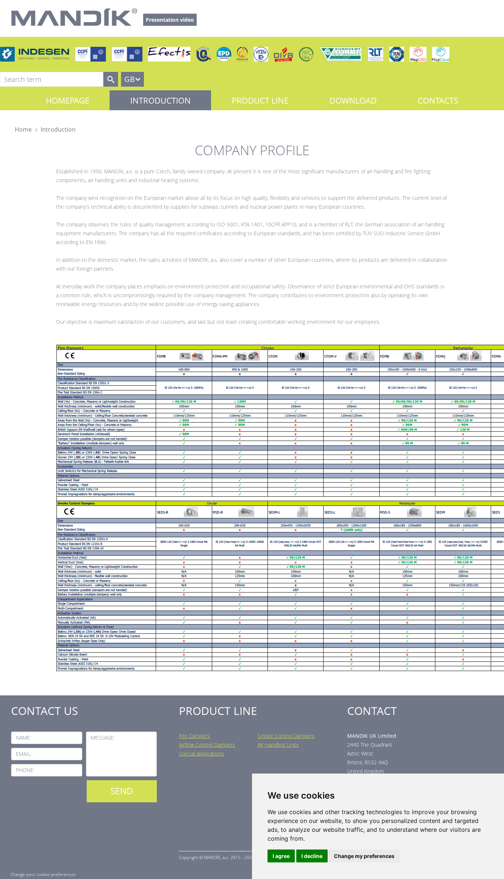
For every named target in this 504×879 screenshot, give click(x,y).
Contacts (438, 100)
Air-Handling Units (278, 744)
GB (129, 79)
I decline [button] (311, 856)
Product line (260, 100)
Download (353, 100)
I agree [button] (281, 856)
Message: (103, 737)
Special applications (201, 753)
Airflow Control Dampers (207, 744)
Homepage (67, 100)
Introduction (160, 100)
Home (23, 129)
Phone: (25, 770)
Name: (23, 737)
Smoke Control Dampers (286, 735)
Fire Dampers (194, 735)
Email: (23, 753)
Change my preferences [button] (364, 856)
